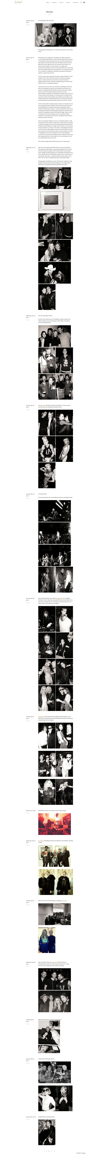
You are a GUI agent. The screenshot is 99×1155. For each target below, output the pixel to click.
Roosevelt (42, 405)
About (48, 2)
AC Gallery (40, 840)
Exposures (75, 2)
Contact (61, 2)
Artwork (54, 2)
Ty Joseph (83, 1153)
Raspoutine (59, 598)
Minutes (68, 2)
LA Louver (64, 900)
